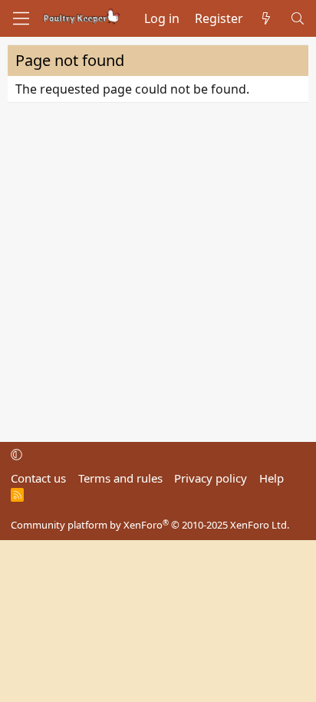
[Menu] (21, 18)
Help (271, 478)
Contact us (38, 478)
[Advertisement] (158, 268)
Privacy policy (210, 478)
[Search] (297, 18)
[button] (16, 454)
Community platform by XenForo (150, 525)
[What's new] (266, 18)
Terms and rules (120, 478)
